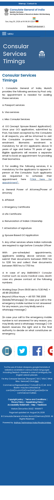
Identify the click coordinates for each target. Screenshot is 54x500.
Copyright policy (15, 399)
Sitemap (22, 3)
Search (50, 33)
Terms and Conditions (35, 399)
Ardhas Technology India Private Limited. (32, 422)
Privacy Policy (17, 402)
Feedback (42, 404)
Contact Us (32, 3)
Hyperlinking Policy (34, 402)
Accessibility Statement (18, 404)
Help (33, 404)
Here (36, 381)
